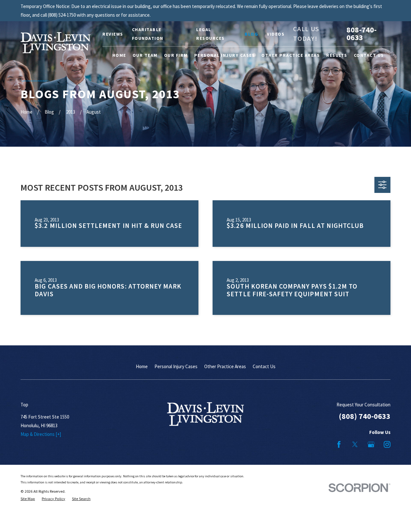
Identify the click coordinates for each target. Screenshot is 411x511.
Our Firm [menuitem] (176, 55)
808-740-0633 (361, 33)
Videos (275, 34)
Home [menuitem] (119, 55)
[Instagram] (387, 444)
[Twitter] (355, 444)
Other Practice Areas (225, 366)
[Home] (56, 42)
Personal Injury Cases (175, 366)
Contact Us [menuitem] (369, 55)
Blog (251, 34)
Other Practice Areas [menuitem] (290, 55)
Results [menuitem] (336, 55)
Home (142, 366)
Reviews (112, 34)
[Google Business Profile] (371, 444)
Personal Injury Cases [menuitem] (224, 55)
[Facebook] (339, 444)
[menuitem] (28, 499)
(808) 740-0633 (364, 416)
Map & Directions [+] (41, 434)
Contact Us (264, 366)
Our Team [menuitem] (145, 55)
